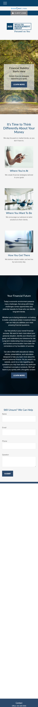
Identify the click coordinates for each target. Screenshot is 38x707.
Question (5, 454)
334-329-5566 (21, 706)
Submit (7, 473)
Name (4, 414)
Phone (4, 441)
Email (4, 427)
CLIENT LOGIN (20, 13)
